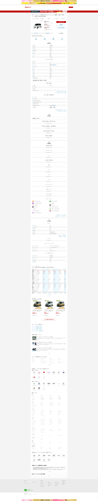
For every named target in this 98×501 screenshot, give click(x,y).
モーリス (33, 424)
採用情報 (63, 484)
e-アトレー (33, 358)
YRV (58, 358)
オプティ (33, 362)
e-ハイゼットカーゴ (43, 358)
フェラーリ (59, 429)
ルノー (50, 435)
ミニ (58, 405)
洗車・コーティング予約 (57, 483)
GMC (59, 414)
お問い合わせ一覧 (30, 494)
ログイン (71, 7)
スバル (50, 396)
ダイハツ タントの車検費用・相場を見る (37, 328)
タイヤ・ (56, 18)
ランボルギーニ (51, 430)
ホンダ (50, 395)
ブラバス (51, 405)
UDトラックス (42, 399)
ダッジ (50, 414)
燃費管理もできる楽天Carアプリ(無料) (61, 91)
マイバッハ (42, 405)
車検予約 (41, 483)
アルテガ (59, 448)
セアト (42, 448)
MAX (50, 358)
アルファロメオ (34, 429)
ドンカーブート (60, 447)
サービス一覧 (25, 494)
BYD (32, 447)
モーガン (33, 423)
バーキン (33, 448)
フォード (42, 411)
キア (50, 442)
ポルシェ (59, 404)
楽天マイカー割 (42, 486)
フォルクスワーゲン (52, 404)
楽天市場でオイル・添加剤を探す (62, 235)
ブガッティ (59, 435)
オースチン (59, 423)
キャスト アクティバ (43, 362)
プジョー (42, 435)
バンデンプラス (43, 423)
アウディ (33, 404)
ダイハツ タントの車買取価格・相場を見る (37, 327)
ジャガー (51, 419)
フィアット (51, 429)
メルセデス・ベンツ (34, 405)
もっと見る (48, 353)
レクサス (51, 399)
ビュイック (33, 411)
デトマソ (59, 430)
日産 (41, 395)
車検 (49, 18)
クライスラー (42, 410)
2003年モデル (48, 9)
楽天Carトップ (27, 9)
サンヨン (59, 442)
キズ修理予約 (49, 483)
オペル (42, 404)
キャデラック (34, 410)
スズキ (59, 396)
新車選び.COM (34, 315)
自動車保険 (56, 485)
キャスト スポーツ (60, 362)
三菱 (58, 395)
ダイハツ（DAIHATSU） (41, 9)
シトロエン (33, 435)
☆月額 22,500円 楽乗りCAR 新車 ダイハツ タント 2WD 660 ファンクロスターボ (60, 311)
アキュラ (59, 399)
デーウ (42, 442)
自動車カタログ (49, 485)
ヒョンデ (33, 442)
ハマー (33, 415)
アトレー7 (42, 359)
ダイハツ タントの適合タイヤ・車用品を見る (37, 329)
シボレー (59, 410)
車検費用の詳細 (53, 105)
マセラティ (33, 430)
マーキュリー (60, 411)
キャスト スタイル (52, 362)
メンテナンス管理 (42, 484)
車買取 (42, 18)
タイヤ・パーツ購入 (50, 484)
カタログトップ (36, 33)
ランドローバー (43, 420)
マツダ (33, 396)
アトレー (33, 359)
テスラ (33, 414)
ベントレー (33, 420)
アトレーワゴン (51, 359)
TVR (32, 419)
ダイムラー (59, 419)
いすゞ (42, 396)
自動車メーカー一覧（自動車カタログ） (34, 9)
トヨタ (33, 395)
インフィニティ (43, 415)
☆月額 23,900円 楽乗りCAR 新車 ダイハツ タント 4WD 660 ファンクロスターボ (37, 311)
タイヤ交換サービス (57, 484)
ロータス (51, 420)
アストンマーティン (43, 419)
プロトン (42, 447)
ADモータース (34, 443)
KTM (50, 448)
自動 (62, 18)
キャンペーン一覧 (26, 483)
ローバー (59, 420)
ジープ (42, 414)
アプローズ (59, 359)
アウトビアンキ (43, 429)
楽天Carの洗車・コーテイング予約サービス (61, 216)
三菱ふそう (33, 399)
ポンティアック (51, 411)
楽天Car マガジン (42, 485)
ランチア (42, 430)
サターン (51, 410)
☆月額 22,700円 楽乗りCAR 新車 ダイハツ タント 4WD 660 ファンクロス (48, 311)
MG (50, 424)
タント (45, 9)
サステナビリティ (35, 494)
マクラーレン (51, 423)
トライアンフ (42, 424)
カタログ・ (35, 18)
